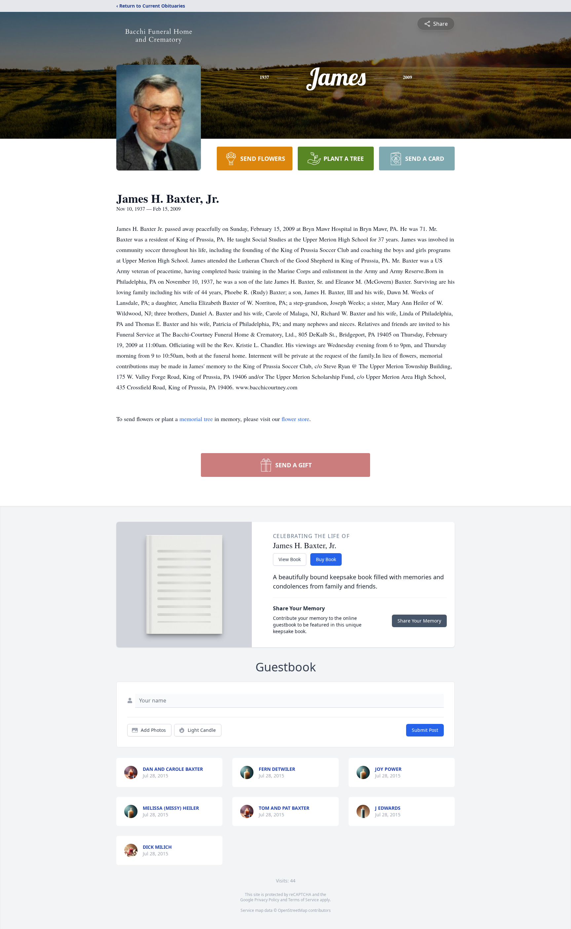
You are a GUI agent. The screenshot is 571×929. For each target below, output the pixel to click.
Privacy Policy (266, 900)
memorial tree (196, 419)
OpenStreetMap (292, 910)
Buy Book (326, 559)
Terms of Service (303, 900)
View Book (290, 559)
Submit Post (425, 730)
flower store (295, 419)
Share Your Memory (419, 621)
